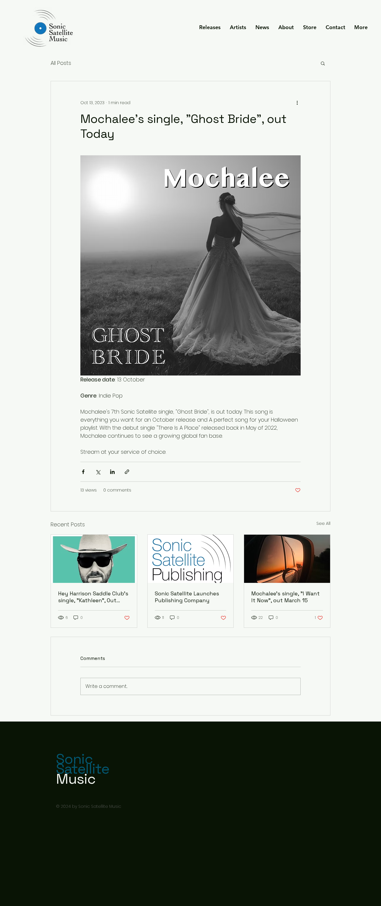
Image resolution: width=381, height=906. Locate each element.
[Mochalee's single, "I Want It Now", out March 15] (287, 559)
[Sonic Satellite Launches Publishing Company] (191, 559)
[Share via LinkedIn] (112, 472)
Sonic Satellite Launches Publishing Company (187, 597)
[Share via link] (127, 472)
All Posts (61, 63)
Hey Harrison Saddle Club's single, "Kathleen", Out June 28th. (93, 597)
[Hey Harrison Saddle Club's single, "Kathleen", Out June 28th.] (94, 559)
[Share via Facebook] (83, 472)
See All (323, 523)
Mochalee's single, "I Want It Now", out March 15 (285, 597)
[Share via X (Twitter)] (98, 472)
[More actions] (297, 102)
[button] (238, 27)
